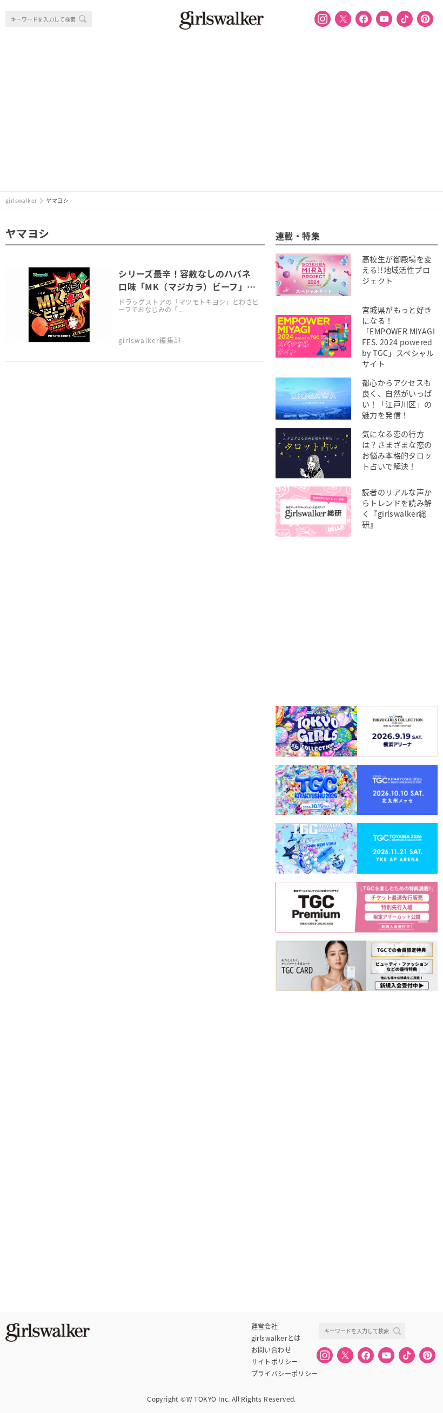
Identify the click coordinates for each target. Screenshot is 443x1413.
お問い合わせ (271, 1350)
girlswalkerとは (276, 1338)
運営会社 (264, 1326)
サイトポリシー (274, 1362)
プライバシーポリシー (284, 1373)
